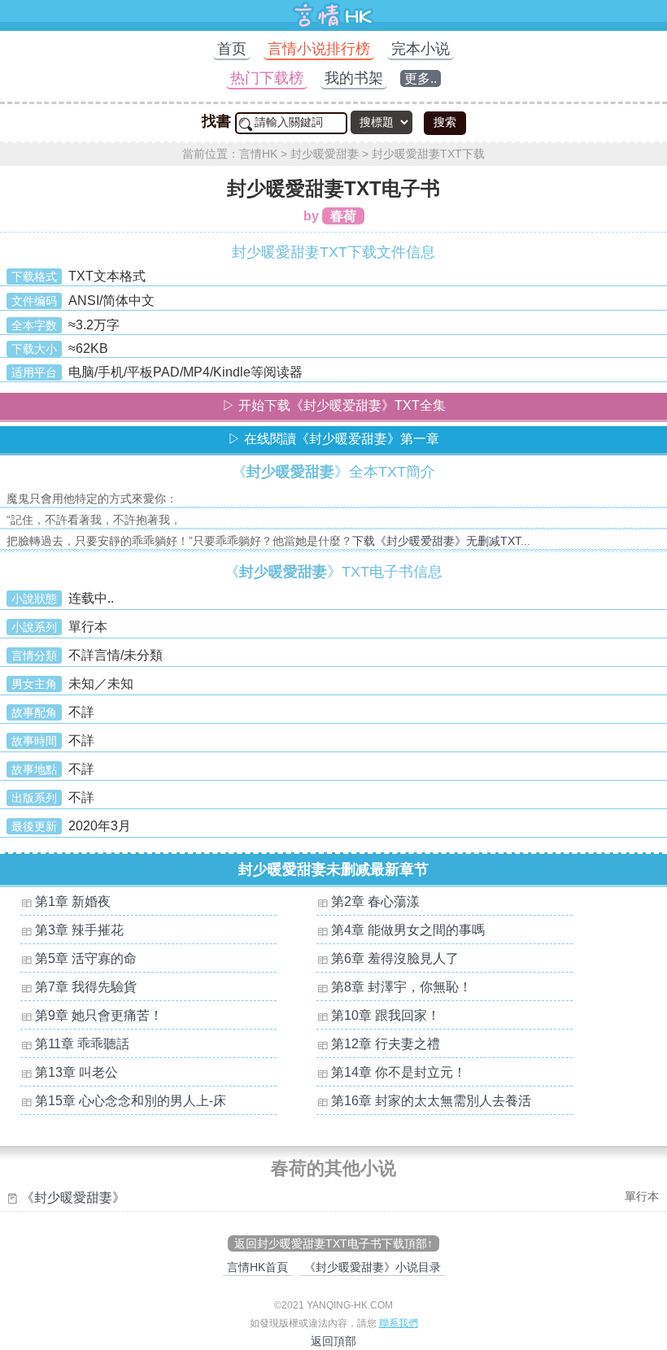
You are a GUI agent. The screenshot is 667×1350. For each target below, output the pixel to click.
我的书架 (354, 78)
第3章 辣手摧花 (79, 930)
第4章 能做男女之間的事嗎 (408, 930)
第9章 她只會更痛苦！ (99, 1015)
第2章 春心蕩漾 (375, 901)
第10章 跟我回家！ (385, 1015)
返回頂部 (333, 1341)
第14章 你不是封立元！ (398, 1072)
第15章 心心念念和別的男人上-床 (130, 1101)
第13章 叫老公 (76, 1072)
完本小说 (420, 49)
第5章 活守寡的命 (86, 958)
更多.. (420, 78)
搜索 (445, 121)
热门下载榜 (266, 78)
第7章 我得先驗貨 (86, 987)
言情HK (258, 153)
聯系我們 (398, 1323)
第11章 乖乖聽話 (82, 1044)
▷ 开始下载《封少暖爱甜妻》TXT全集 (334, 405)
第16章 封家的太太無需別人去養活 (431, 1101)
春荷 (343, 216)
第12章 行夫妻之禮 (385, 1044)
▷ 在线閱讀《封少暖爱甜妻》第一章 (333, 439)
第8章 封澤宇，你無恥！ (401, 987)
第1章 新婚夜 (73, 901)
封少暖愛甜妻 (324, 153)
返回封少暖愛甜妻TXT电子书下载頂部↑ (333, 1243)
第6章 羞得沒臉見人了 (395, 958)
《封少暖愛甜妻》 (73, 1197)
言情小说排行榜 (319, 49)
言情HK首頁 (257, 1267)
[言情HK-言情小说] (333, 26)
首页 (231, 49)
